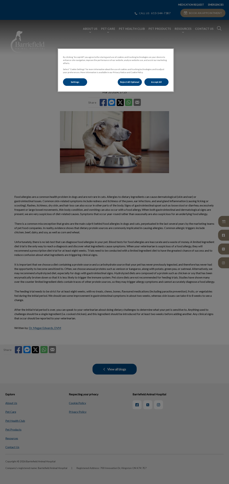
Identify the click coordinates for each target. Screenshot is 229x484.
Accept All (156, 82)
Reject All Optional (129, 82)
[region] (116, 70)
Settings (75, 82)
